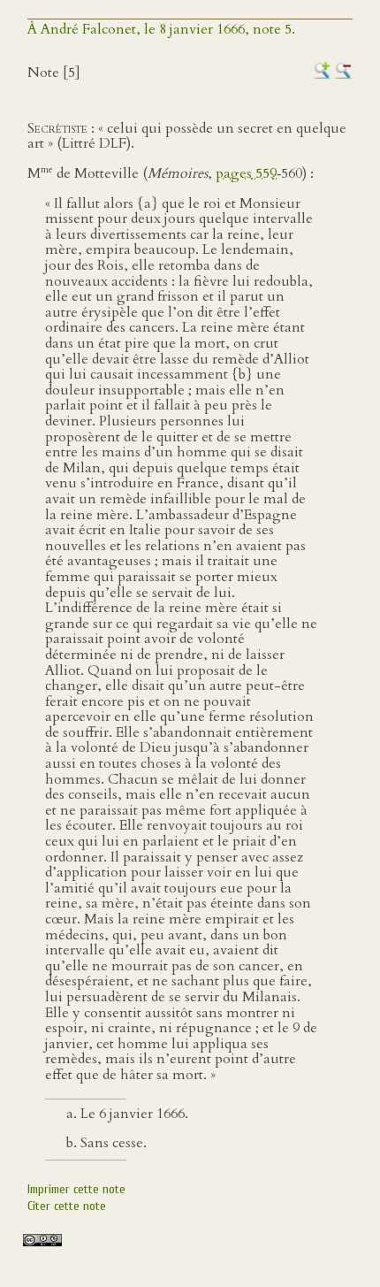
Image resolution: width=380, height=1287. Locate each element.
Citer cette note (66, 1206)
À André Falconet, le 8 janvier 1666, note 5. (161, 29)
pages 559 (246, 173)
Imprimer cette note (76, 1189)
